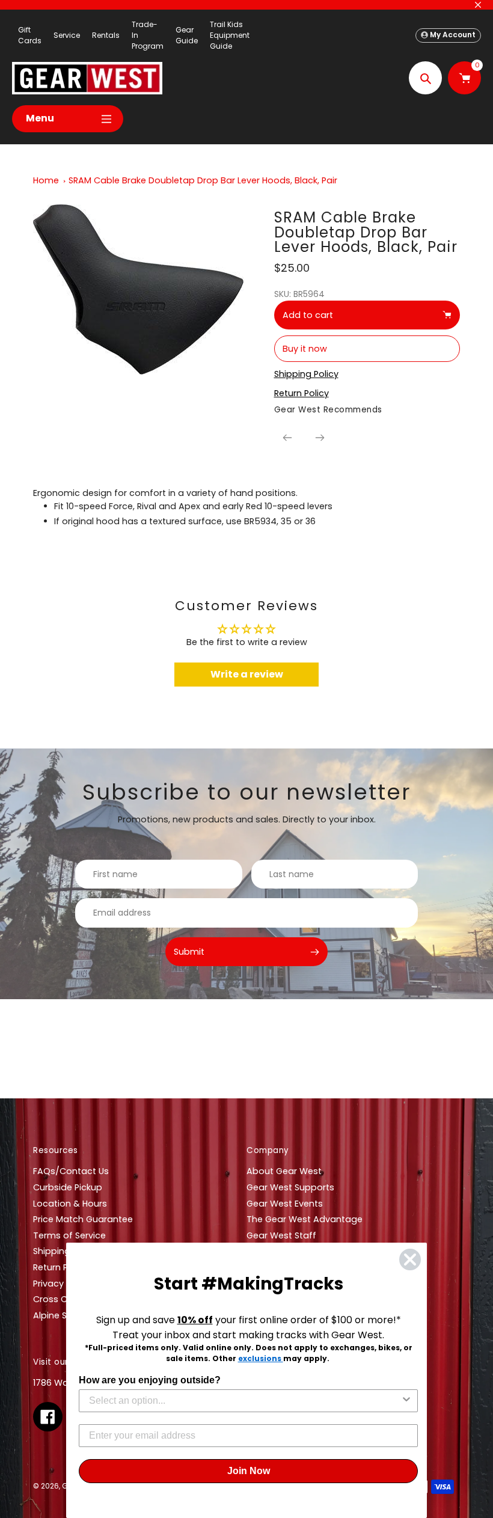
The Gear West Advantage (304, 1219)
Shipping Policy (65, 1251)
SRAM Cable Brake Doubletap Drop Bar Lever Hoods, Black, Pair (203, 180)
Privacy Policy (62, 1284)
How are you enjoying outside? (150, 1380)
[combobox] (244, 1401)
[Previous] (287, 437)
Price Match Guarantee (83, 1219)
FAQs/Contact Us (71, 1171)
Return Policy (60, 1267)
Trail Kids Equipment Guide (230, 35)
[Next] (320, 437)
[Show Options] (406, 1401)
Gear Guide (187, 35)
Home (46, 180)
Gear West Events (284, 1204)
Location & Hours (70, 1204)
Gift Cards (29, 35)
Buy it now (305, 349)
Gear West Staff (281, 1235)
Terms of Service (69, 1235)
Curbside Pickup (67, 1187)
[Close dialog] (410, 1259)
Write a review (246, 674)
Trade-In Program (148, 35)
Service (67, 35)
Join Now (248, 1471)
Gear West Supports (290, 1187)
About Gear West (284, 1171)
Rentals (106, 35)
